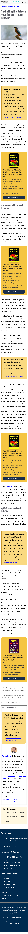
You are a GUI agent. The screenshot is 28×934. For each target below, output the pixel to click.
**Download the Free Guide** (14, 376)
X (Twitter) (9, 812)
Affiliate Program (12, 884)
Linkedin (13, 802)
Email (7, 821)
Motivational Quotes (13, 865)
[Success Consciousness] (10, 2)
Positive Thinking (13, 6)
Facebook (5, 799)
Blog (7, 879)
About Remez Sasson (13, 841)
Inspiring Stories (11, 868)
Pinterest (15, 799)
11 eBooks (11, 776)
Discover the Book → (14, 197)
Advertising (10, 887)
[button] (22, 2)
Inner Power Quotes (13, 862)
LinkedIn (21, 812)
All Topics (9, 881)
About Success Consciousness (16, 838)
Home (4, 6)
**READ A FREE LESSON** (13, 117)
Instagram (5, 802)
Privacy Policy (11, 846)
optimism (9, 486)
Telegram (21, 816)
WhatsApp (15, 816)
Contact (8, 844)
